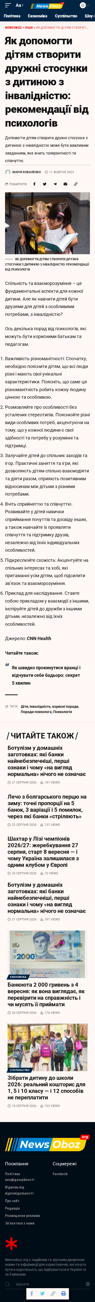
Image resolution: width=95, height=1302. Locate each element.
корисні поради (65, 706)
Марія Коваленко (26, 172)
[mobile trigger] (9, 5)
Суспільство (20, 1070)
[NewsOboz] (48, 5)
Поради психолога (36, 712)
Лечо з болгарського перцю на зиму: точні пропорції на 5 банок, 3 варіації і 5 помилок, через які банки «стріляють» (47, 807)
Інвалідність (40, 706)
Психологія (62, 712)
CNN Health (39, 638)
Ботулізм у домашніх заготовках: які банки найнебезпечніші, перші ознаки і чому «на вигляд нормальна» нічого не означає (47, 761)
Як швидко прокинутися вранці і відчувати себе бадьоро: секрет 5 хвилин (46, 675)
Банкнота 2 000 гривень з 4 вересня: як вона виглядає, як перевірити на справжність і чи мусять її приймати (46, 995)
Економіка (18, 977)
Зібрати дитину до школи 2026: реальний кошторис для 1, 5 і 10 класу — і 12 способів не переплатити (46, 1088)
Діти (24, 706)
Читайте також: (22, 653)
